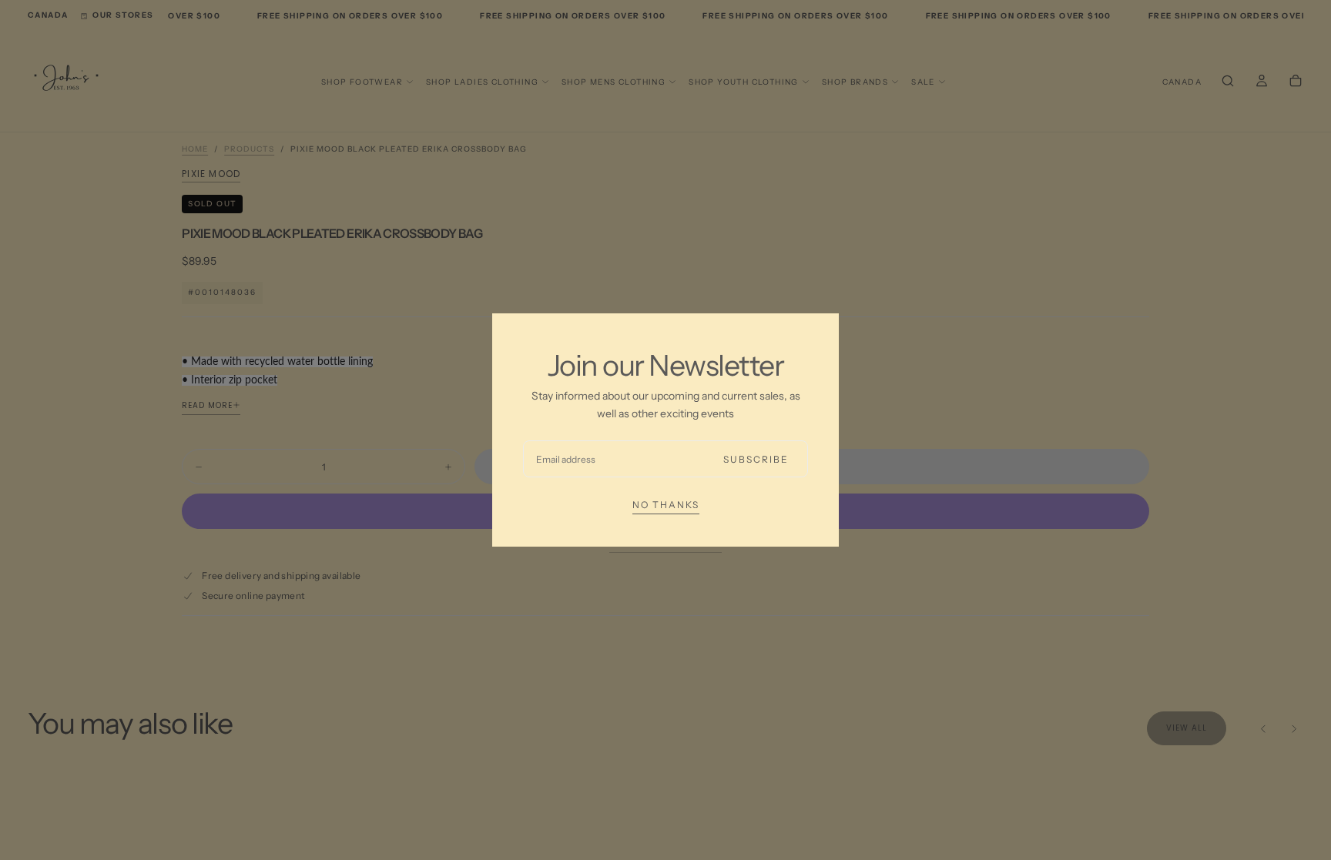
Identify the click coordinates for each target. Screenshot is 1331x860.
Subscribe (756, 459)
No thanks (665, 504)
